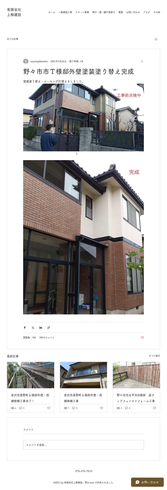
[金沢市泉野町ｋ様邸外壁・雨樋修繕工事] (83, 375)
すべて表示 (154, 356)
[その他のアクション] (142, 61)
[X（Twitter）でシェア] (32, 327)
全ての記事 (12, 39)
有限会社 (14, 9)
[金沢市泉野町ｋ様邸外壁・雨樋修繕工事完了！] (30, 375)
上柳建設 (14, 14)
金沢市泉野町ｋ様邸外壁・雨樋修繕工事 (83, 398)
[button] (156, 39)
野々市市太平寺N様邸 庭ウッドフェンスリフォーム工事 (136, 398)
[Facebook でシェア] (24, 327)
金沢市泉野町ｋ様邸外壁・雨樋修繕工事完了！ (30, 398)
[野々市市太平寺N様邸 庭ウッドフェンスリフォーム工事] (136, 375)
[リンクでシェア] (48, 327)
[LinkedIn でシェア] (40, 327)
